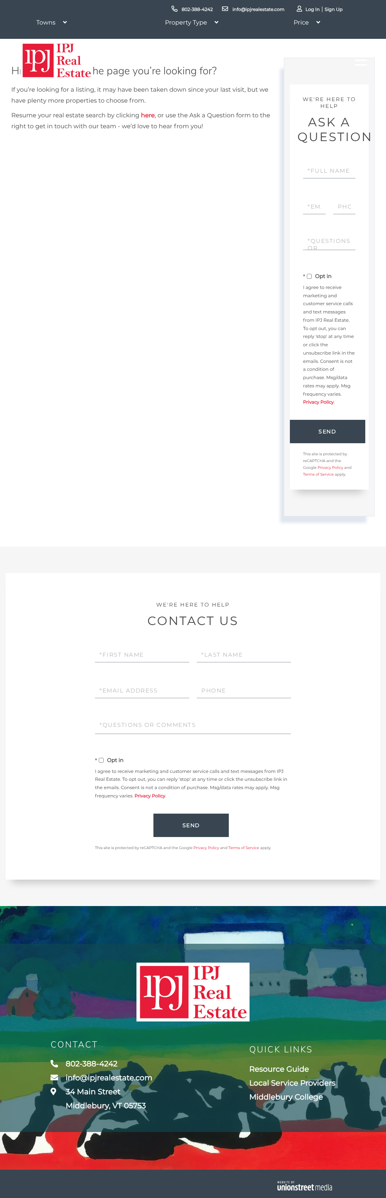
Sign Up (334, 9)
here (148, 115)
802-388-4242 (197, 9)
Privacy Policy (318, 402)
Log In (312, 9)
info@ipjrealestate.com (257, 9)
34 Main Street (105, 1098)
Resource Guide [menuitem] (279, 1069)
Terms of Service (318, 474)
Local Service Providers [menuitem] (292, 1083)
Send (327, 431)
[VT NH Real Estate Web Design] (304, 1185)
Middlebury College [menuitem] (286, 1097)
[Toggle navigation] (361, 60)
